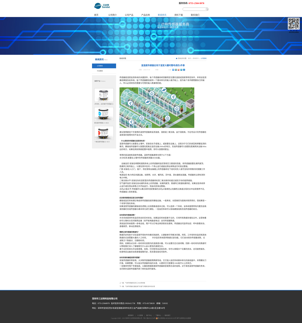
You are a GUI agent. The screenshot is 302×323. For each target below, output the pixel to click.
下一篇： (137, 286)
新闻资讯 (196, 58)
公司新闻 (203, 58)
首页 (96, 15)
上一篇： (132, 283)
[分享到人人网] (184, 70)
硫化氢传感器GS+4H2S (101, 123)
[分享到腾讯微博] (181, 70)
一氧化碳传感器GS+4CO (102, 142)
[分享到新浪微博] (179, 70)
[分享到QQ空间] (176, 70)
